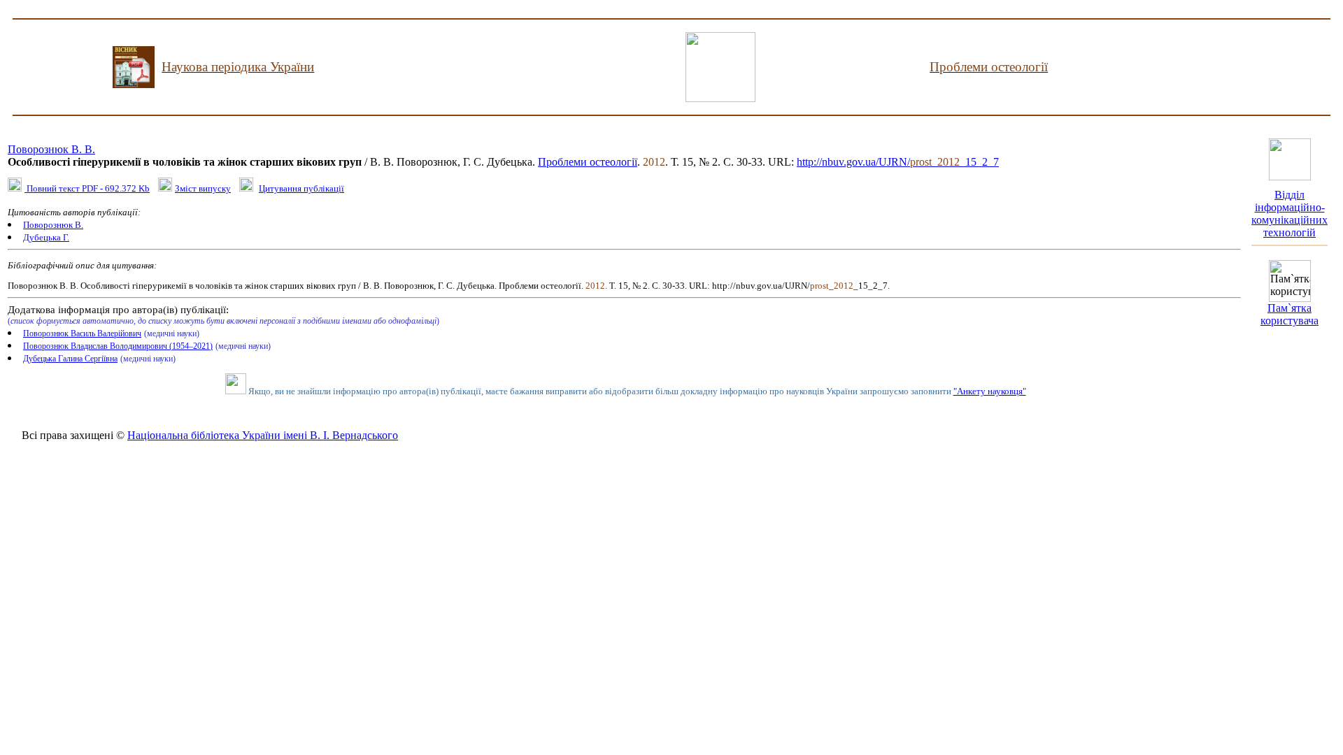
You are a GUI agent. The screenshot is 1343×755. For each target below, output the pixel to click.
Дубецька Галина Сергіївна (70, 359)
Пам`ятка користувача (1289, 314)
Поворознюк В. (53, 225)
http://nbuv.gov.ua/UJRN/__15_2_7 (898, 162)
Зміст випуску (203, 188)
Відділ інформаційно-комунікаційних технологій (1289, 213)
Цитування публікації (301, 188)
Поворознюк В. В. (51, 149)
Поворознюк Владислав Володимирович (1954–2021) (118, 346)
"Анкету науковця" (989, 391)
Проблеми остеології (587, 162)
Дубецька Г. (46, 237)
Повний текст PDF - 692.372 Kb (87, 188)
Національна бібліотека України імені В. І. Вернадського (262, 435)
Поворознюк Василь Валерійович (82, 333)
